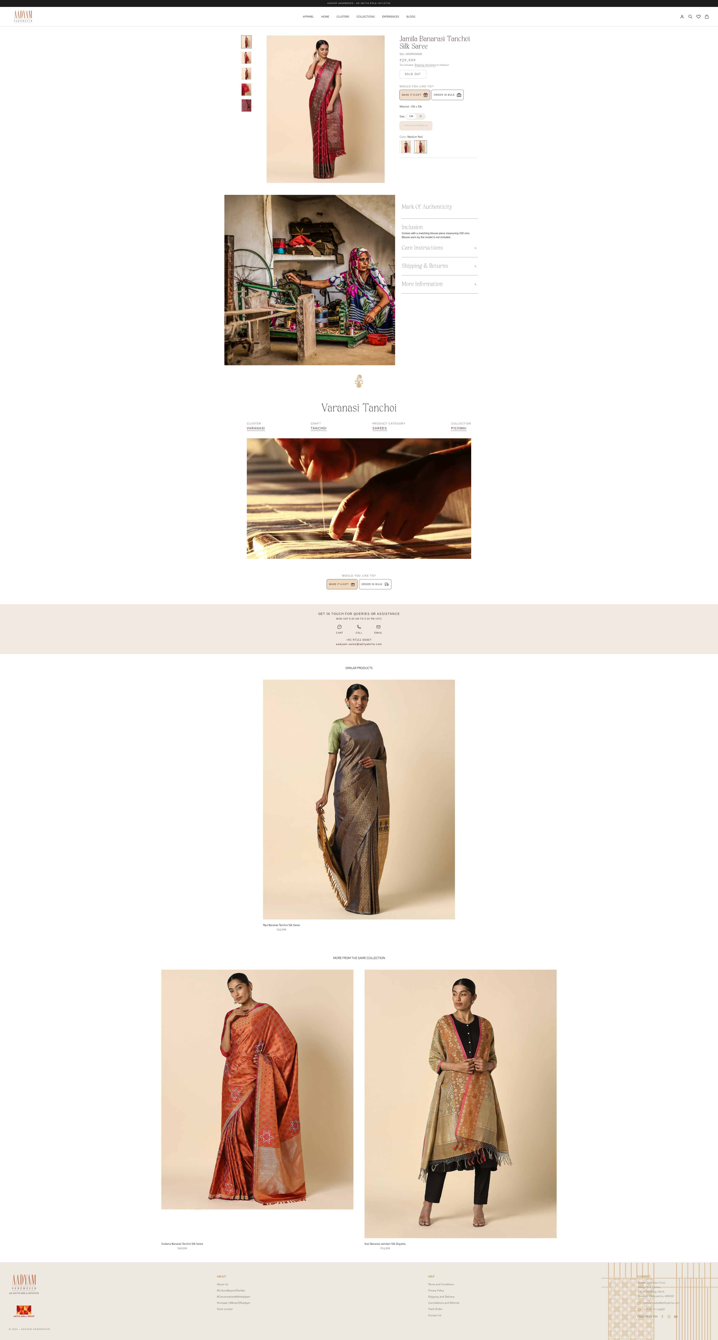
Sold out (413, 74)
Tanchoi (319, 428)
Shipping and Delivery (441, 1297)
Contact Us (434, 1315)
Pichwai (458, 428)
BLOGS (410, 17)
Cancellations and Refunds (443, 1303)
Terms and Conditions (441, 1284)
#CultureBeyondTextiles (231, 1291)
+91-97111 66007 (654, 1309)
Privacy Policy (436, 1291)
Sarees (379, 428)
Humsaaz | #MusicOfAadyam (233, 1303)
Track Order (435, 1309)
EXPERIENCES (390, 17)
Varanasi (256, 428)
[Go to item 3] (246, 73)
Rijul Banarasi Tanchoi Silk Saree (281, 925)
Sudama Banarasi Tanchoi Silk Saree (182, 1244)
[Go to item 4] (246, 89)
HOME (325, 17)
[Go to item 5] (246, 105)
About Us (222, 1284)
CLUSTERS (343, 17)
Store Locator (225, 1309)
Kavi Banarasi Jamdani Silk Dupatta (385, 1244)
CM (411, 116)
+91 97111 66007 (359, 639)
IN (420, 116)
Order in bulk (444, 95)
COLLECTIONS (366, 17)
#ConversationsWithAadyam (233, 1297)
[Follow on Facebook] (662, 1317)
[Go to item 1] (246, 41)
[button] (440, 248)
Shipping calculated (425, 65)
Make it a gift (411, 95)
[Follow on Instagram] (669, 1317)
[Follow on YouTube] (676, 1317)
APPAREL (308, 17)
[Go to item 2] (246, 57)
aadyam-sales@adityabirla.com (359, 644)
